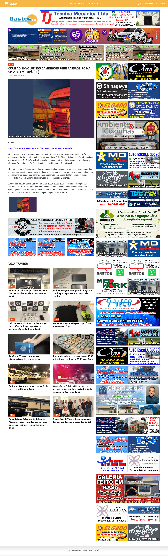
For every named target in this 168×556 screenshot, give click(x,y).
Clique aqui (162, 4)
